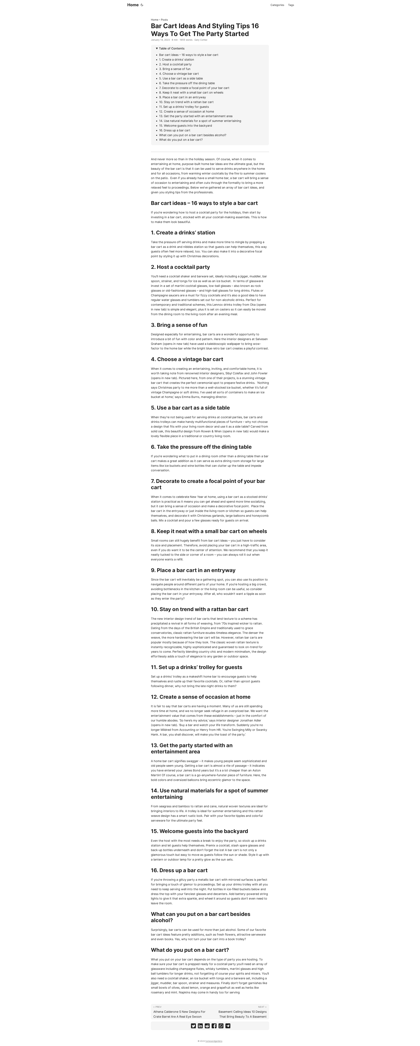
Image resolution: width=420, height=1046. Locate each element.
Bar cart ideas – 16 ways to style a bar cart (188, 55)
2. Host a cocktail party (175, 64)
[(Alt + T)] (142, 5)
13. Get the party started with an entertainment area (195, 116)
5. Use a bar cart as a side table (181, 78)
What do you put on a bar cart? (181, 139)
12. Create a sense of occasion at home (186, 111)
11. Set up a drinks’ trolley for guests (184, 106)
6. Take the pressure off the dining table (187, 83)
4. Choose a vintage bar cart (179, 73)
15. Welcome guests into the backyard (185, 125)
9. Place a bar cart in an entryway (182, 97)
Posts (164, 19)
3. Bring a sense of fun (175, 69)
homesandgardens (213, 1041)
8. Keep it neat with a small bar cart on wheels (191, 92)
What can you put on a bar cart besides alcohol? (192, 135)
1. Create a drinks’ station (176, 59)
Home (133, 4)
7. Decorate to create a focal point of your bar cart (194, 88)
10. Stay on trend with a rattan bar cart (186, 102)
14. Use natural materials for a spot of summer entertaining (200, 121)
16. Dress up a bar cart (174, 130)
